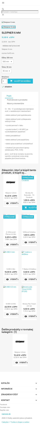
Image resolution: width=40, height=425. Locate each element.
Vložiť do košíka (20, 81)
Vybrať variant (15, 203)
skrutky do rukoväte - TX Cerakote (29, 195)
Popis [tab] (9, 96)
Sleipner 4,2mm (10, 193)
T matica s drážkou (29, 269)
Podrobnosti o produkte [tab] (17, 100)
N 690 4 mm (11, 269)
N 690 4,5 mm (11, 304)
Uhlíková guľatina (29, 232)
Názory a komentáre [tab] (15, 103)
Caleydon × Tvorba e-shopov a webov (15, 422)
